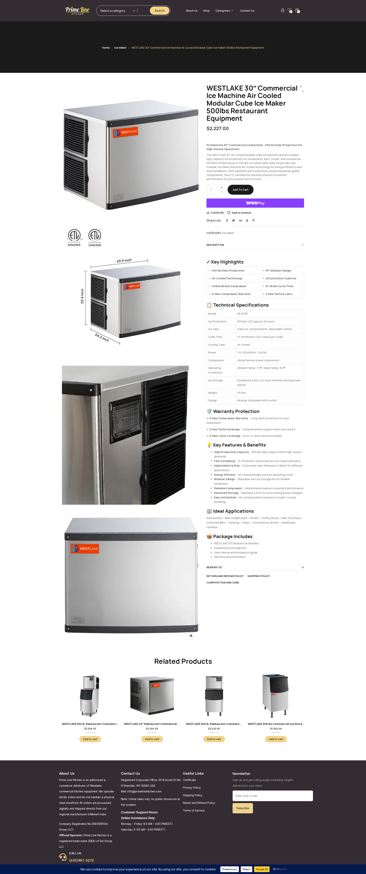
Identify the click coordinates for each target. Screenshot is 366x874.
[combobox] (115, 11)
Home (106, 47)
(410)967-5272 (81, 860)
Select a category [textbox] (112, 11)
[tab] (255, 245)
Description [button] (215, 245)
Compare (217, 212)
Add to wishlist (241, 212)
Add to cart (240, 189)
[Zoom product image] (191, 636)
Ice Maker (120, 47)
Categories (222, 10)
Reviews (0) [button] (214, 567)
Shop (206, 10)
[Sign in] (283, 11)
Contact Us (247, 10)
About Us (191, 10)
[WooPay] (255, 203)
